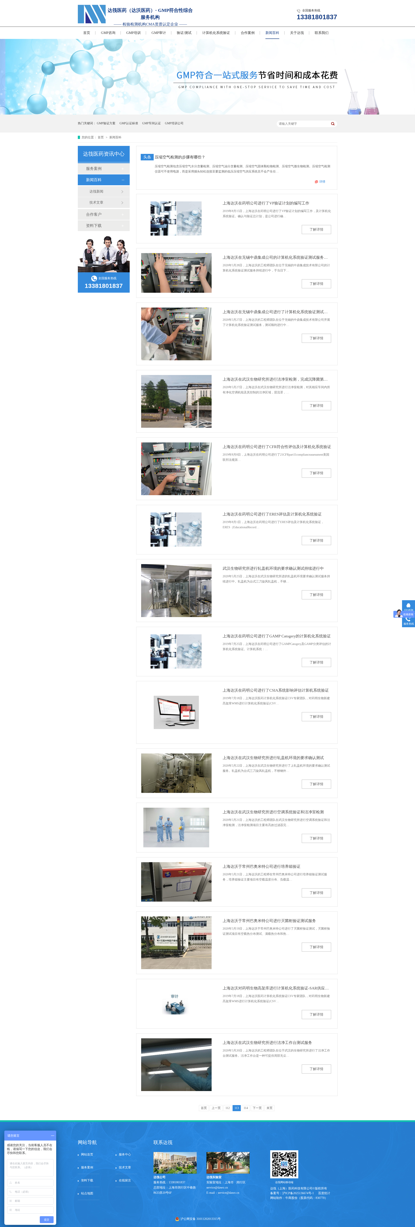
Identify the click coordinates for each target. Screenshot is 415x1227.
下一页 (257, 1108)
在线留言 (125, 1180)
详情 (322, 181)
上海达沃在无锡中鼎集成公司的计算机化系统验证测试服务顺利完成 (277, 257)
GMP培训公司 (174, 123)
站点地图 (87, 1193)
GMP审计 (159, 33)
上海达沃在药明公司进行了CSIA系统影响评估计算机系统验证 (276, 690)
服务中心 (125, 1154)
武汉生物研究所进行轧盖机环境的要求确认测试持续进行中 (273, 568)
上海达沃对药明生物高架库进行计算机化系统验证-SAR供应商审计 (277, 988)
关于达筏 (297, 33)
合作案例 (248, 33)
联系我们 (322, 33)
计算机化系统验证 (216, 33)
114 (246, 1108)
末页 (270, 1108)
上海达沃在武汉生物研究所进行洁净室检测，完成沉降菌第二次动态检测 (277, 379)
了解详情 (316, 229)
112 (227, 1108)
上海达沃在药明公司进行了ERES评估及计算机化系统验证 (272, 514)
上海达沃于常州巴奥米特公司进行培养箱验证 (261, 866)
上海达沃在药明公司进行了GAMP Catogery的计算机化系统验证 (277, 636)
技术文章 (96, 202)
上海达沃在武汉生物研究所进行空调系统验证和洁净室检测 (273, 812)
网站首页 (87, 1154)
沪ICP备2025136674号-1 (298, 1193)
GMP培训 (133, 33)
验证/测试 (184, 33)
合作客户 (94, 214)
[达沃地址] (228, 1172)
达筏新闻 (96, 191)
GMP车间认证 (151, 123)
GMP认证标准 (129, 123)
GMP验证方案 (106, 123)
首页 (86, 33)
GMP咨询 (108, 33)
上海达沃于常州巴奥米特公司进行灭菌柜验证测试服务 (269, 921)
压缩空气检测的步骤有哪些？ (180, 157)
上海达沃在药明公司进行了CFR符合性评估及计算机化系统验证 (277, 447)
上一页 (216, 1108)
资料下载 (94, 225)
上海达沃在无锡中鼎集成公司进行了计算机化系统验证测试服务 (277, 312)
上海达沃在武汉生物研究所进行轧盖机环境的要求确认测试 (273, 758)
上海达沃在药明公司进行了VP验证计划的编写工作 (266, 203)
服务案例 (94, 168)
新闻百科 (272, 33)
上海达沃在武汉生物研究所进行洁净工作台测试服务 (267, 1042)
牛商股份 (291, 1198)
